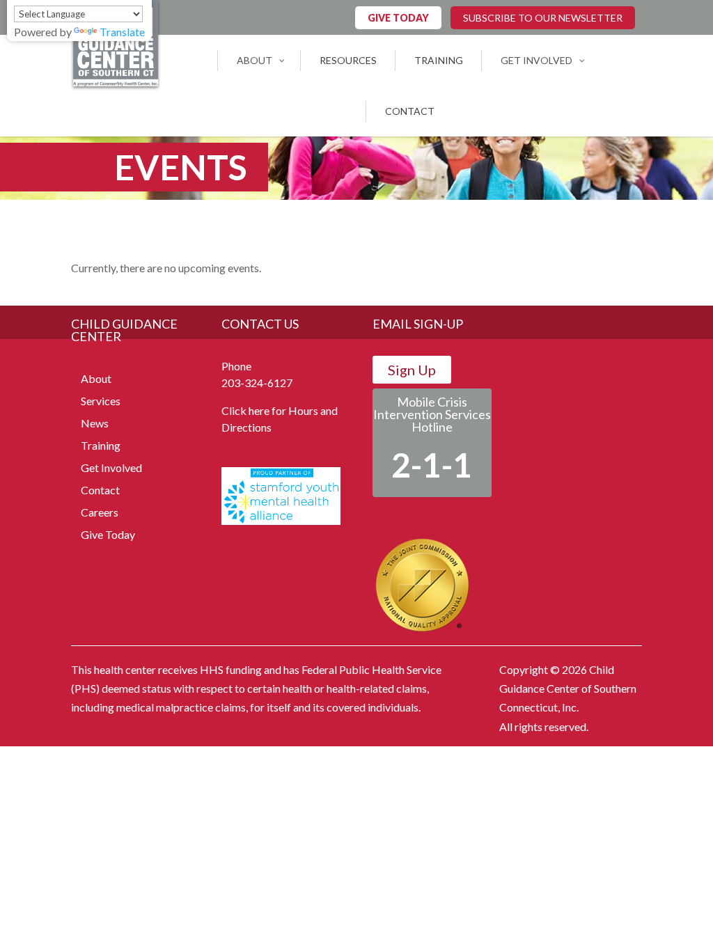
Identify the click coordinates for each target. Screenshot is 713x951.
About (96, 378)
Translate (122, 31)
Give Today (108, 534)
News (95, 423)
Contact (100, 489)
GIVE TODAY (398, 18)
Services (100, 400)
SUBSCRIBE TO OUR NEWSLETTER (542, 18)
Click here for (253, 410)
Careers (99, 512)
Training (100, 445)
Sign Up (412, 369)
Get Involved (111, 467)
